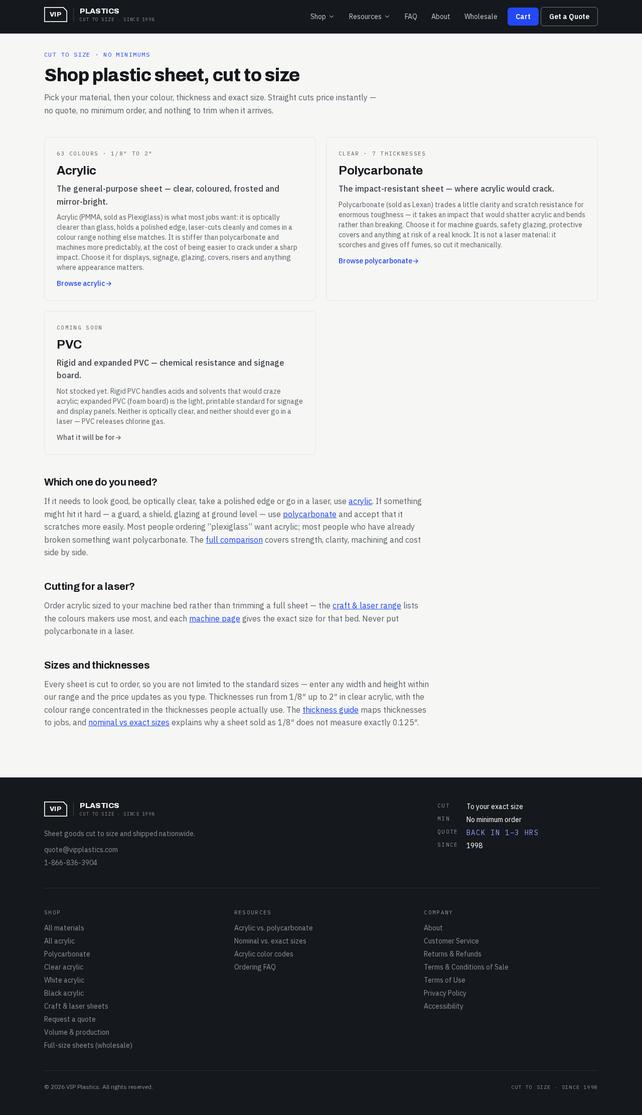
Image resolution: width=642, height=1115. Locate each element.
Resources (365, 16)
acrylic (360, 501)
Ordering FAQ (255, 967)
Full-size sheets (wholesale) (88, 1045)
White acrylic (64, 980)
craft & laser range (367, 605)
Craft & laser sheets (76, 1006)
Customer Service (451, 940)
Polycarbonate (67, 954)
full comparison (234, 540)
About (440, 16)
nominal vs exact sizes (129, 722)
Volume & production (76, 1032)
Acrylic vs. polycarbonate (273, 927)
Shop (318, 16)
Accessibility (443, 1006)
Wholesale (481, 16)
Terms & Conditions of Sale (466, 967)
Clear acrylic (63, 967)
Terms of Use (444, 980)
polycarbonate (310, 514)
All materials (64, 927)
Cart (523, 16)
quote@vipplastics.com (81, 849)
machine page (214, 618)
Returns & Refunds (453, 954)
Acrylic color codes (263, 954)
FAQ (411, 16)
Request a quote (70, 1019)
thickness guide (330, 710)
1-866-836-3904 (70, 862)
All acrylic (59, 940)
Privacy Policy (445, 993)
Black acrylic (64, 993)
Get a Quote (569, 16)
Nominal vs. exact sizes (270, 940)
